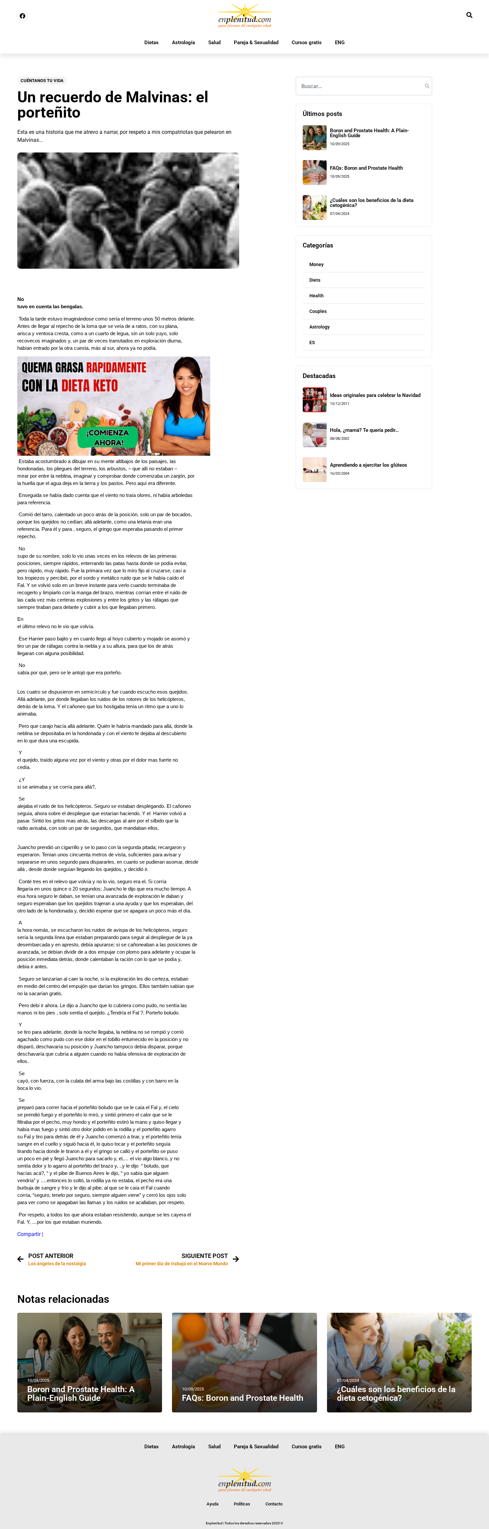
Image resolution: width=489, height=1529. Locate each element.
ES (312, 342)
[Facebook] (22, 16)
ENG (340, 43)
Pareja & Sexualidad (256, 43)
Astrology (319, 327)
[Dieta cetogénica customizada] (113, 454)
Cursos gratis (307, 43)
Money (316, 264)
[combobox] (364, 86)
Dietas (151, 43)
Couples (318, 311)
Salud (214, 43)
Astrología (183, 43)
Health (316, 295)
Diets (314, 280)
